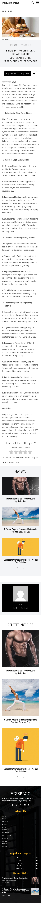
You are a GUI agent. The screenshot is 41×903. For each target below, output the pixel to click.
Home (4, 11)
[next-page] (22, 568)
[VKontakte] (24, 805)
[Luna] (12, 45)
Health (10, 11)
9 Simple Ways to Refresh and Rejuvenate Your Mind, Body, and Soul (20, 530)
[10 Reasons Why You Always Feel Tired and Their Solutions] (20, 547)
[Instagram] (16, 805)
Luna (16, 45)
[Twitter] (20, 805)
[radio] (11, 452)
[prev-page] (18, 568)
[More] (34, 73)
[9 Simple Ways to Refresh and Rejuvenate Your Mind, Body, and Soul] (20, 516)
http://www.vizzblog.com (20, 608)
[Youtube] (28, 805)
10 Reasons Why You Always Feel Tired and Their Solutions (21, 561)
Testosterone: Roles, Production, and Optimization (20, 500)
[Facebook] (12, 805)
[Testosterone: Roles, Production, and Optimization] (20, 486)
